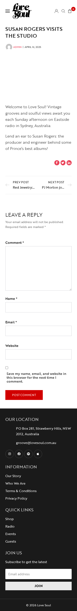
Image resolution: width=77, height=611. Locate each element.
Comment (14, 242)
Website (11, 345)
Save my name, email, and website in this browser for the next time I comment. (36, 377)
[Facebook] (19, 454)
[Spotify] (28, 454)
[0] (70, 11)
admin (17, 47)
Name (11, 298)
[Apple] (38, 454)
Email (11, 322)
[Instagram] (9, 454)
